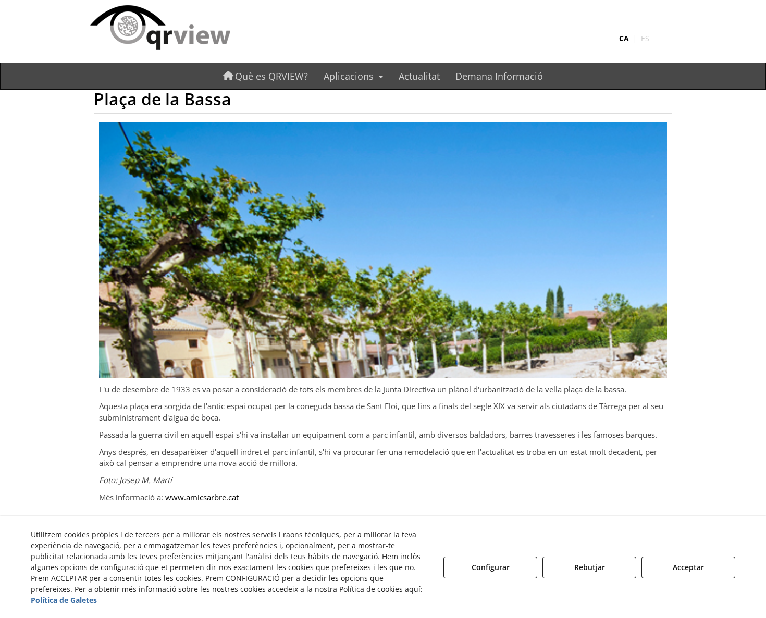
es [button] (645, 38)
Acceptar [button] (688, 567)
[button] (181, 28)
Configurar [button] (491, 567)
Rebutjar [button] (589, 567)
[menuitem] (634, 38)
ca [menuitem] (624, 38)
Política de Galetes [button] (64, 600)
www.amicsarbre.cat (202, 497)
